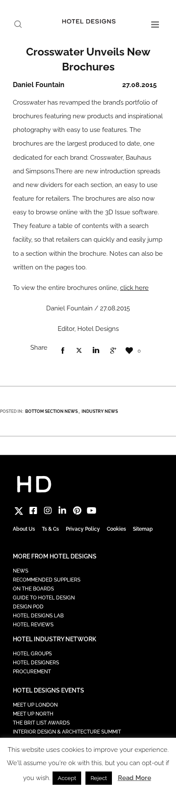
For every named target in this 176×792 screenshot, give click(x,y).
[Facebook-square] (33, 511)
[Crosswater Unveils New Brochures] (62, 351)
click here (134, 288)
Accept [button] (67, 778)
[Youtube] (91, 511)
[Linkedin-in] (62, 511)
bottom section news (51, 411)
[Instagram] (48, 511)
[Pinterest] (77, 511)
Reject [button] (99, 778)
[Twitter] (19, 511)
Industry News (100, 411)
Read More (134, 778)
